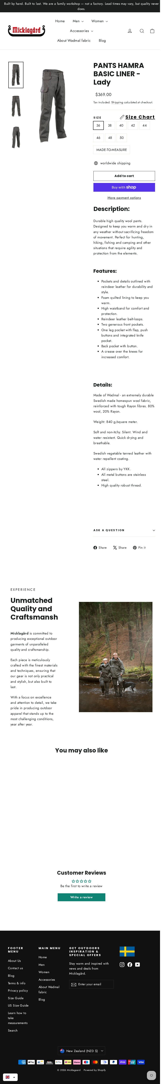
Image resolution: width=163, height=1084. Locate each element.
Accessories (80, 30)
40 (121, 125)
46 (98, 137)
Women (98, 21)
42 (133, 125)
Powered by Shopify (95, 1070)
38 (110, 125)
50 (122, 137)
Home (60, 21)
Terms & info (16, 983)
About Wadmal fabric (74, 40)
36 (98, 125)
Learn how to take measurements (17, 1018)
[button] (10, 1077)
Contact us (15, 968)
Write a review (81, 897)
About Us (14, 960)
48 (110, 137)
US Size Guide (18, 1005)
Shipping (117, 102)
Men (77, 21)
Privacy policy (18, 990)
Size (124, 117)
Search (13, 1030)
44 (145, 125)
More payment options (124, 197)
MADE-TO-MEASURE (111, 149)
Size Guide (15, 998)
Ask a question (109, 530)
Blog (102, 40)
